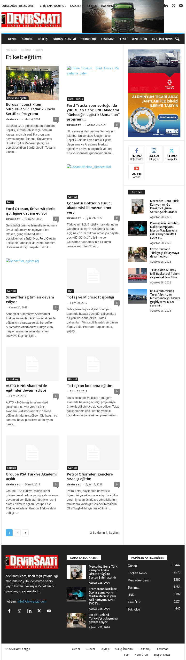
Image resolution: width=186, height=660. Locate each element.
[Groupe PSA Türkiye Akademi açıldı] (32, 452)
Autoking (13, 379)
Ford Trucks (75, 99)
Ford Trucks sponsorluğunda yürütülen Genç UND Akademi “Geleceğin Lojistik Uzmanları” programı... (93, 112)
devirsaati (13, 119)
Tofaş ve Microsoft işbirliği (90, 297)
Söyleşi (43, 39)
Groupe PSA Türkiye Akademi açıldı (31, 476)
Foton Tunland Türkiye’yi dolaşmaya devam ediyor (164, 252)
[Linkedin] (166, 5)
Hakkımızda (109, 6)
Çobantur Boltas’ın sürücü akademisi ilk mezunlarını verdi (90, 208)
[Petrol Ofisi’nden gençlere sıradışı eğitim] (93, 452)
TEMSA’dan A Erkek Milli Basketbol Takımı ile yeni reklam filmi (165, 273)
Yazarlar (76, 6)
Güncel (27, 39)
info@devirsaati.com (32, 601)
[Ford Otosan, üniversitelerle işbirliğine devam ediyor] (32, 184)
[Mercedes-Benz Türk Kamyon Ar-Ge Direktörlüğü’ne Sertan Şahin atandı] (137, 206)
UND (131, 595)
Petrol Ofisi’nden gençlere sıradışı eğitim (90, 476)
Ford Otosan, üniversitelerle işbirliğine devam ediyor (30, 211)
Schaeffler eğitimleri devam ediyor (30, 299)
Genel (12, 39)
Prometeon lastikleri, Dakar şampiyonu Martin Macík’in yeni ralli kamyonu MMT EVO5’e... (164, 230)
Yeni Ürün (139, 39)
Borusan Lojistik (17, 98)
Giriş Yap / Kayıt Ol (53, 6)
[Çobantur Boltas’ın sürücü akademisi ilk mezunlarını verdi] (93, 181)
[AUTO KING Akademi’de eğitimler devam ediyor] (32, 364)
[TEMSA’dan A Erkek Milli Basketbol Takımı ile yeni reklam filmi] (137, 275)
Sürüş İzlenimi (64, 39)
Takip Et (154, 149)
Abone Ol (137, 167)
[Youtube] (181, 5)
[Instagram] (20, 611)
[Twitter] (173, 5)
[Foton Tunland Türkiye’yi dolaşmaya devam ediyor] (137, 254)
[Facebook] (11, 611)
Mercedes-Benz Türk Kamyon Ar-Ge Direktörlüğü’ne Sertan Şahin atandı (164, 206)
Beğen (136, 149)
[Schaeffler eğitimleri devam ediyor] (32, 275)
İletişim (92, 6)
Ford (10, 202)
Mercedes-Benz (139, 580)
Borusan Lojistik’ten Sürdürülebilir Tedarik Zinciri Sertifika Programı (30, 109)
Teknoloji (88, 39)
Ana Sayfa (11, 49)
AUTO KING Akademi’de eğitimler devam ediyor (26, 388)
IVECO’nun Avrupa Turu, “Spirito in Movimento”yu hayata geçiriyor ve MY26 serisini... (165, 298)
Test (123, 39)
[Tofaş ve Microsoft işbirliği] (93, 275)
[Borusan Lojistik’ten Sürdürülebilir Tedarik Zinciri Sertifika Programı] (32, 83)
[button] (177, 39)
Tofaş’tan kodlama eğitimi (90, 385)
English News (162, 39)
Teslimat (108, 39)
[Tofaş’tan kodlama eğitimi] (93, 364)
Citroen (11, 467)
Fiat (70, 290)
